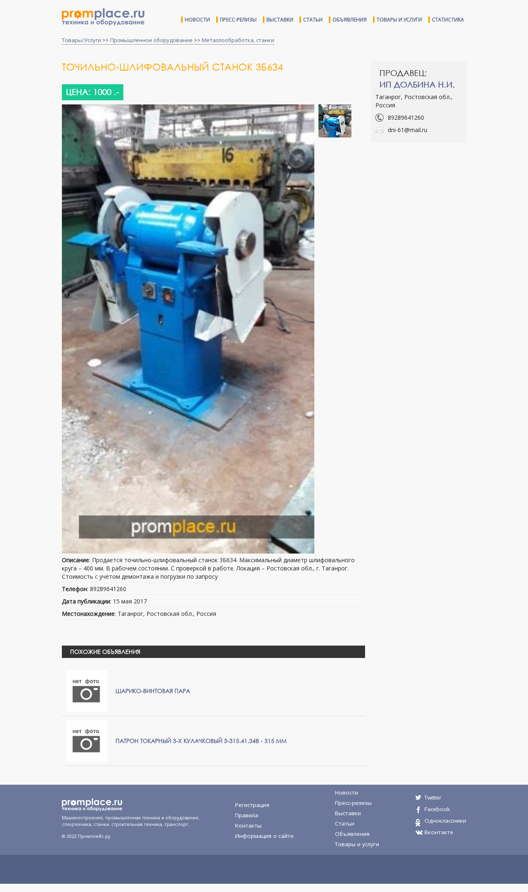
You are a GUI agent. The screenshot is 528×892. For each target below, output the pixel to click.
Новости (197, 20)
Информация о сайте (264, 836)
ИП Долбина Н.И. (417, 84)
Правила (246, 815)
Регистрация (252, 805)
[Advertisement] (440, 208)
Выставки (279, 20)
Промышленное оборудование (151, 40)
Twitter (432, 797)
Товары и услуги (399, 20)
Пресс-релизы (238, 20)
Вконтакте (438, 832)
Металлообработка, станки (238, 40)
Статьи (313, 20)
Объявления (349, 20)
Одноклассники (445, 820)
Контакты (248, 825)
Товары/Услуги (81, 40)
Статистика (448, 20)
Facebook (437, 809)
